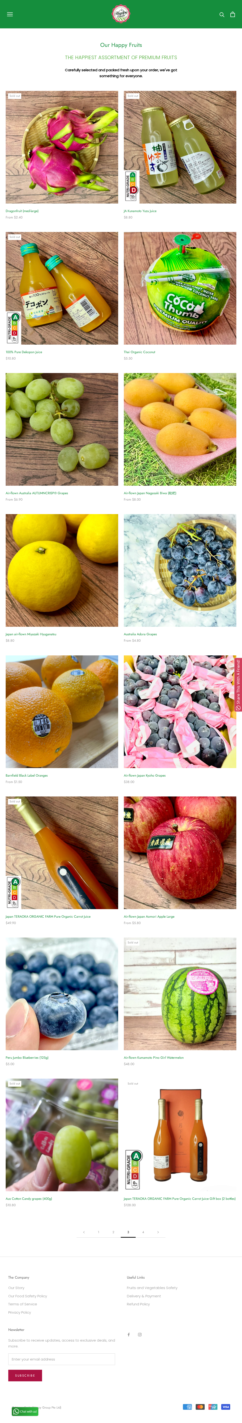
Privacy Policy (19, 1312)
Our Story (16, 1287)
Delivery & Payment (144, 1296)
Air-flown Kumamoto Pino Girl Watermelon (154, 1057)
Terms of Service (22, 1304)
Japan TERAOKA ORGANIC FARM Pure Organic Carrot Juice (48, 916)
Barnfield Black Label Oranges (27, 775)
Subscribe (25, 1375)
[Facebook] (128, 1335)
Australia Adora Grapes (140, 634)
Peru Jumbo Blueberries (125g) (27, 1057)
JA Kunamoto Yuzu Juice (140, 211)
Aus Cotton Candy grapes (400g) (29, 1198)
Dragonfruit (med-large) (22, 211)
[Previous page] (84, 1232)
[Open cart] (232, 14)
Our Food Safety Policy (27, 1296)
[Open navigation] (10, 14)
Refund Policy (138, 1304)
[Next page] (158, 1232)
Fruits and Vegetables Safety (152, 1287)
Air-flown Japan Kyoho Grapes (145, 775)
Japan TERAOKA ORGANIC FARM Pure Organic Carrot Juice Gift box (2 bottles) (180, 1198)
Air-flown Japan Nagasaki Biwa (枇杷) (150, 493)
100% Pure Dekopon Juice (24, 352)
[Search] (222, 14)
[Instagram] (140, 1335)
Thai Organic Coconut (139, 352)
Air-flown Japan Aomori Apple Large (149, 916)
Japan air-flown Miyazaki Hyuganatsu (31, 634)
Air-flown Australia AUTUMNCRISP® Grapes (37, 493)
